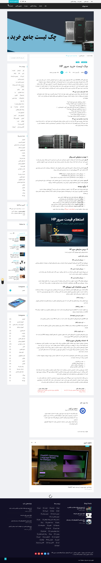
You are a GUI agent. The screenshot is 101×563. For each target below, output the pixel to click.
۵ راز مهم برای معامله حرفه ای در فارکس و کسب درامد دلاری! (14, 256)
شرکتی (23, 185)
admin (82, 72)
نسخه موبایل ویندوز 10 (19, 104)
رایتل (23, 89)
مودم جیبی (14, 98)
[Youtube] (42, 553)
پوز (11, 107)
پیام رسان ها (22, 158)
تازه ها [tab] (11, 233)
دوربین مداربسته (14, 76)
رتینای (18, 89)
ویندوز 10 (16, 107)
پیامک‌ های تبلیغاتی (20, 109)
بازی (23, 73)
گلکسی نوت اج (21, 127)
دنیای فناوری (82, 56)
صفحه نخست (90, 56)
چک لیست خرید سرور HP (15, 209)
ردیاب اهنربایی (21, 92)
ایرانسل (18, 70)
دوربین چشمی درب (20, 82)
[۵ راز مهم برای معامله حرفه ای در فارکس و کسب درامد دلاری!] (89, 509)
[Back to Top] (5, 559)
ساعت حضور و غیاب (88, 554)
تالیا (19, 73)
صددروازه (85, 6)
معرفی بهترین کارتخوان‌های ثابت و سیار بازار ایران (13, 270)
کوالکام (22, 121)
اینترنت (13, 70)
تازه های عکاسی (21, 161)
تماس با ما (79, 1)
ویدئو (24, 193)
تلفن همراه (23, 166)
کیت (18, 121)
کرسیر (15, 115)
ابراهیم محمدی (22, 211)
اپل (23, 70)
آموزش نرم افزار (22, 147)
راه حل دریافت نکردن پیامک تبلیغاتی (18, 85)
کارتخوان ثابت (21, 112)
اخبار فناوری (22, 150)
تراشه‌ (15, 73)
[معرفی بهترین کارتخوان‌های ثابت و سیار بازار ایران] (89, 521)
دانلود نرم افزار (76, 552)
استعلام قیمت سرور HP (57, 552)
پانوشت (23, 155)
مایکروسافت (21, 98)
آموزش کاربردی (22, 142)
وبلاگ (78, 62)
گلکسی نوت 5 (21, 124)
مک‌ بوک (22, 101)
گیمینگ (13, 127)
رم (15, 92)
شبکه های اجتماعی (21, 182)
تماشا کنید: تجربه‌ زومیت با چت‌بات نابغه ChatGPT (80, 487)
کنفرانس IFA (16, 118)
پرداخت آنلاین (73, 1)
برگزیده (23, 153)
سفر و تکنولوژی (22, 179)
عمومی (23, 187)
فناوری (16, 95)
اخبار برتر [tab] (21, 233)
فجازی (23, 363)
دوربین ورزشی (21, 79)
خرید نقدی (86, 1)
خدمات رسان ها (21, 174)
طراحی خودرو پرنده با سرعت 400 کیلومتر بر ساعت (14, 248)
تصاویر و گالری (19, 6)
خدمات (40, 6)
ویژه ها (23, 195)
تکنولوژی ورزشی (21, 163)
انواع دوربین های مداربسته (15, 262)
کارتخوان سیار (21, 115)
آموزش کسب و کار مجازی (19, 145)
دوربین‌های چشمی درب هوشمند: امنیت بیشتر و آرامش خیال (14, 278)
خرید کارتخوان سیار (67, 552)
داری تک (22, 76)
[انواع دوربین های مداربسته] (89, 515)
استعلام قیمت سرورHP (69, 209)
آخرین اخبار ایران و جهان (87, 552)
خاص (24, 171)
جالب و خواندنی (21, 169)
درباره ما (26, 6)
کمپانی (22, 118)
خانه (92, 1)
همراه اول (22, 107)
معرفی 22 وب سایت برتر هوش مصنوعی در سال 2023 (18, 213)
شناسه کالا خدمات (78, 554)
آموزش (87, 446)
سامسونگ (22, 95)
